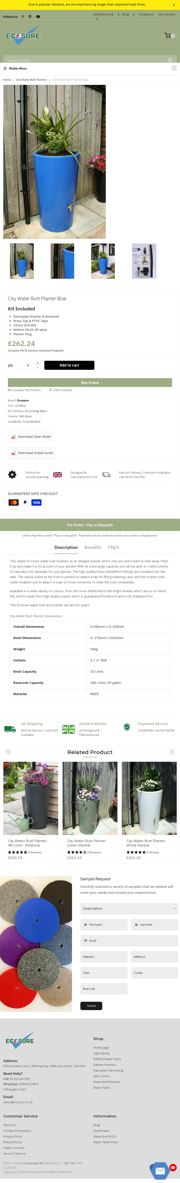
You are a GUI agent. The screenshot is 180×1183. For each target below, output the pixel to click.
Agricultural (101, 1053)
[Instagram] (30, 17)
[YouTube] (38, 17)
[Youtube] (173, 1167)
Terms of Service (14, 1154)
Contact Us (146, 14)
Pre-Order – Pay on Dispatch (90, 525)
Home (7, 80)
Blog (125, 14)
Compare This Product (26, 390)
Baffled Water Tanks (107, 1059)
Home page (101, 1047)
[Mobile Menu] (174, 68)
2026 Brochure (103, 14)
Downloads (101, 1131)
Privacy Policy (12, 1136)
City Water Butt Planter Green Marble (86, 843)
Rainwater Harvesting (108, 1070)
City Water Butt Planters (31, 80)
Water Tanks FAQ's (106, 1142)
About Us (9, 1125)
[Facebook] (22, 17)
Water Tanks (101, 1088)
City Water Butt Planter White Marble (145, 843)
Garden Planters (104, 1065)
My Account (167, 14)
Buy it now (90, 382)
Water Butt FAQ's (105, 1136)
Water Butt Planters (107, 1082)
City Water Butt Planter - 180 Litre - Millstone (28, 843)
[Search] (170, 60)
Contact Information (17, 1131)
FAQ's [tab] (113, 547)
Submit (91, 1005)
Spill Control (101, 1076)
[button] (31, 852)
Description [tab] (66, 547)
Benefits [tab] (93, 547)
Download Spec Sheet (34, 436)
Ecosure (23, 400)
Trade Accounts (14, 1148)
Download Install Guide (35, 453)
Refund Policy (12, 1142)
